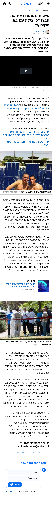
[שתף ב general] (4, 3)
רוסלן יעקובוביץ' (39, 452)
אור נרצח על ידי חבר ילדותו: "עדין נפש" (29, 132)
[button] (40, 3)
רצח (47, 452)
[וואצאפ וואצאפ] (9, 3)
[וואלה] (26, 3)
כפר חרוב (20, 452)
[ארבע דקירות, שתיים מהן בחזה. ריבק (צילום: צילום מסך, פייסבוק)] (26, 173)
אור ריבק (28, 452)
